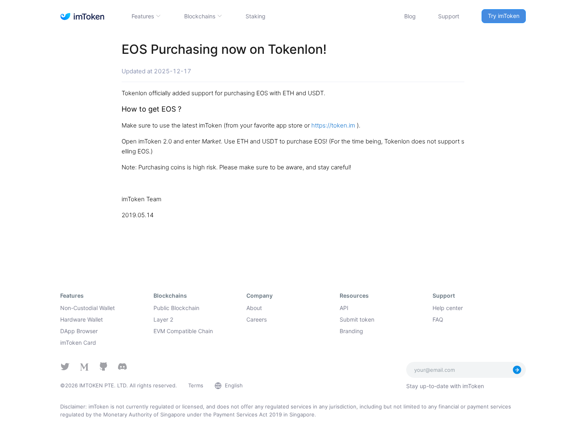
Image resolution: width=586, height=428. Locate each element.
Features (143, 16)
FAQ (438, 319)
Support (448, 16)
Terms (195, 385)
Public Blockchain (176, 307)
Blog (410, 16)
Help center (448, 307)
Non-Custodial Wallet (87, 307)
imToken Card (78, 342)
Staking (255, 16)
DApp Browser (79, 331)
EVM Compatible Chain (183, 331)
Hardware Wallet (81, 319)
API (344, 307)
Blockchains (199, 16)
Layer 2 (163, 319)
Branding (351, 331)
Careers (256, 319)
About (254, 307)
